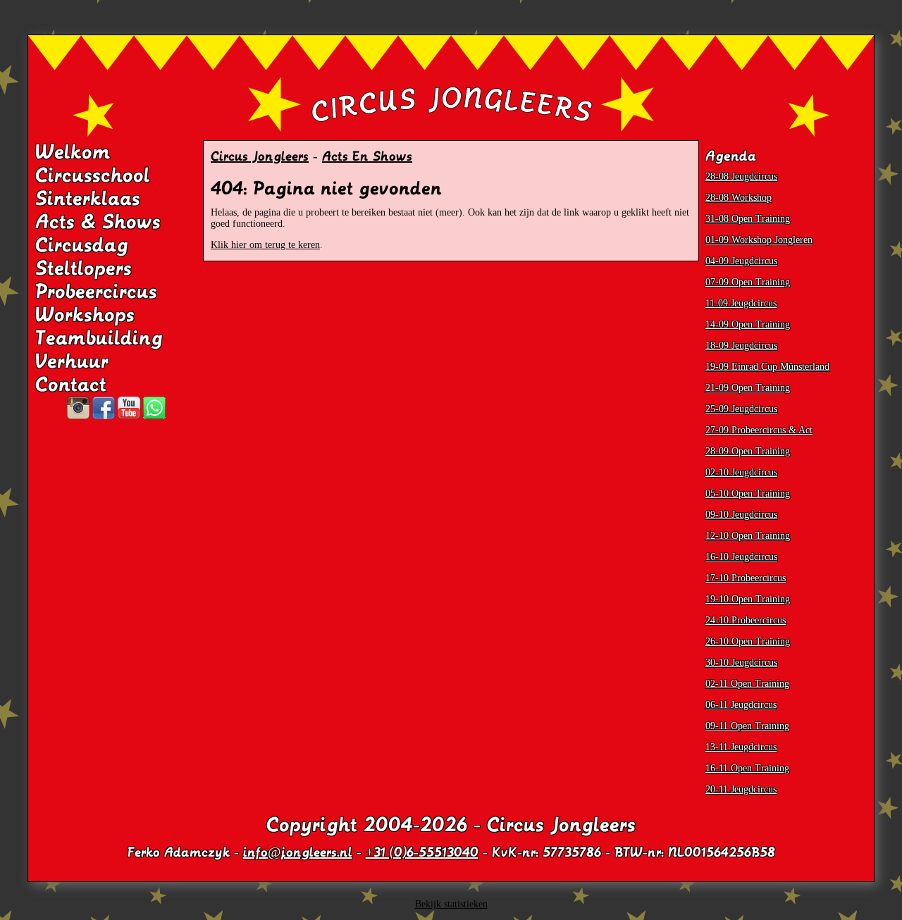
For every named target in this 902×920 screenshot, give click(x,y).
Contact (70, 384)
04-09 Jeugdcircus (741, 261)
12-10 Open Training (747, 535)
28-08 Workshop (738, 197)
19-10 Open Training (747, 599)
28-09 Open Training (747, 451)
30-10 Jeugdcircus (741, 662)
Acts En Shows (367, 156)
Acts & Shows (98, 221)
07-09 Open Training (747, 282)
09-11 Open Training (747, 726)
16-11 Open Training (747, 768)
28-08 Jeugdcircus (741, 176)
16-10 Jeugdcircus (741, 557)
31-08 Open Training (747, 218)
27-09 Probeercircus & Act (759, 430)
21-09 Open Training (747, 388)
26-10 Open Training (747, 641)
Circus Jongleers (260, 156)
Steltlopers (83, 268)
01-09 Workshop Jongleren (759, 240)
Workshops (85, 314)
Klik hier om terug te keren (265, 245)
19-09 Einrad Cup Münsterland (767, 366)
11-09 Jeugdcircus (741, 303)
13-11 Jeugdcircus (741, 747)
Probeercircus (96, 291)
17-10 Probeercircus (745, 578)
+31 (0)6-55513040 (422, 852)
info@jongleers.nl (297, 852)
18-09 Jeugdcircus (741, 345)
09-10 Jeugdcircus (741, 514)
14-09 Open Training (747, 324)
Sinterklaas (87, 198)
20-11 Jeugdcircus (741, 789)
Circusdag (81, 245)
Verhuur (72, 361)
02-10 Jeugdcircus (741, 472)
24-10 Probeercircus (745, 620)
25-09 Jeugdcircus (741, 409)
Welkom (73, 152)
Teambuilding (99, 338)
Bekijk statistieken (451, 904)
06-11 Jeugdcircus (741, 705)
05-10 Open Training (747, 493)
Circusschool (92, 175)
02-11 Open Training (747, 683)
